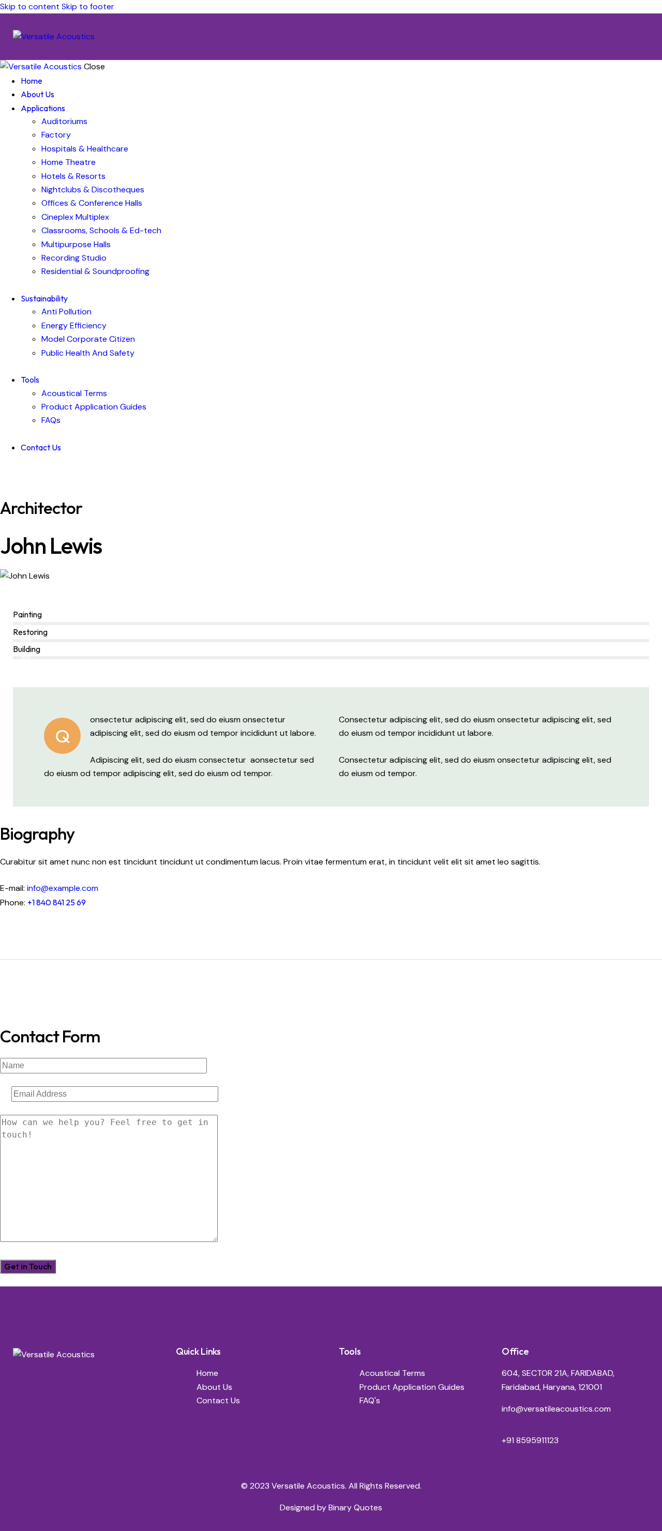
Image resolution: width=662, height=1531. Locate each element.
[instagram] (35, 473)
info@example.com (62, 888)
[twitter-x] (14, 473)
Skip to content (29, 6)
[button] (642, 36)
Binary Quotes (355, 1507)
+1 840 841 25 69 (56, 902)
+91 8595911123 (530, 1440)
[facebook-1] (5, 473)
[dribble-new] (23, 473)
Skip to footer (88, 6)
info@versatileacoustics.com (556, 1408)
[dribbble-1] (70, 595)
